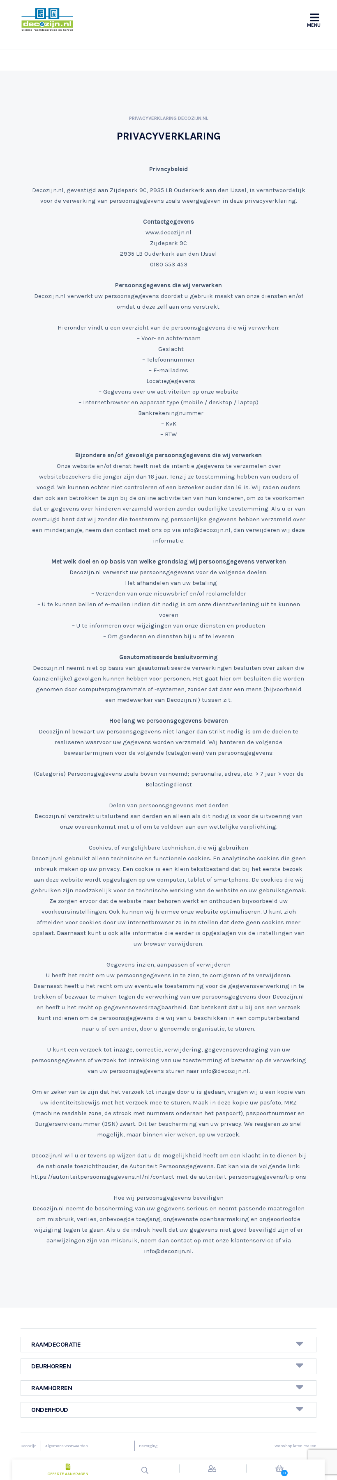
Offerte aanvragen (68, 1473)
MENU (314, 25)
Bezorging (148, 1445)
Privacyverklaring (113, 1445)
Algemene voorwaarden (66, 1445)
